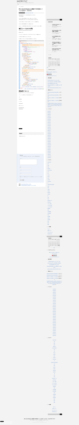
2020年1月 (49, 114)
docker (54, 352)
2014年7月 (49, 149)
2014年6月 (49, 151)
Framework (49, 181)
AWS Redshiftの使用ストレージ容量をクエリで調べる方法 (56, 43)
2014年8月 (54, 325)
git (54, 360)
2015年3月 (49, 143)
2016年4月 (54, 309)
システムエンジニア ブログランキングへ (52, 75)
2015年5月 (54, 317)
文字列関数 (49, 211)
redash (49, 190)
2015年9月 (49, 135)
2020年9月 (49, 112)
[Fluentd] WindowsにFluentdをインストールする (28, 185)
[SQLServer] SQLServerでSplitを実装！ (53, 92)
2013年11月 (49, 157)
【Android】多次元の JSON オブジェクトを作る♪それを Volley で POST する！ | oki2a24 (55, 105)
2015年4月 (49, 141)
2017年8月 (49, 120)
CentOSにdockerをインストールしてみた (54, 80)
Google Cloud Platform (51, 184)
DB (54, 351)
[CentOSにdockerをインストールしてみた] (49, 28)
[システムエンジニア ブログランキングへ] (49, 74)
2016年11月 (49, 128)
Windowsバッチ (50, 200)
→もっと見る (49, 54)
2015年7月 (49, 136)
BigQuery (49, 168)
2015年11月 (49, 133)
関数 (48, 224)
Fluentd (49, 179)
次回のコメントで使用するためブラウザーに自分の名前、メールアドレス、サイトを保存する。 (31, 177)
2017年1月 (49, 127)
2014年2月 (49, 154)
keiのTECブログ (22, 1)
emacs (49, 176)
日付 (48, 214)
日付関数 (49, 216)
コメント (21, 158)
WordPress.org (50, 233)
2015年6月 (49, 138)
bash (54, 344)
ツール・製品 (49, 203)
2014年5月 (49, 152)
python (49, 189)
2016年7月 (49, 130)
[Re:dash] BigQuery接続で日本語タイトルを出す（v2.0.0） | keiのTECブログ (39, 418)
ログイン (54, 406)
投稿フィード (49, 230)
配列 (48, 221)
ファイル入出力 (50, 205)
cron (48, 171)
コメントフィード (50, 232)
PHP (48, 187)
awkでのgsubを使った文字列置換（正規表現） (54, 81)
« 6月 (47, 67)
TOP (18, 4)
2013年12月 (54, 333)
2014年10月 (49, 144)
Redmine (49, 192)
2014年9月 (49, 146)
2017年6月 (54, 301)
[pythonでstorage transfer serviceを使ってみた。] (49, 52)
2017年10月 (49, 117)
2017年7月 (49, 122)
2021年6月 (49, 111)
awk (48, 163)
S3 (54, 373)
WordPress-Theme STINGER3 (39, 421)
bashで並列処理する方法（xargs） (53, 83)
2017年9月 (49, 119)
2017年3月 (49, 125)
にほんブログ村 (54, 253)
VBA (48, 198)
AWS (48, 165)
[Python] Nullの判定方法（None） (26, 184)
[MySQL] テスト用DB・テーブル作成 (53, 97)
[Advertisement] (26, 120)
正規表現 (49, 219)
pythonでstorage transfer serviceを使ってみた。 (55, 87)
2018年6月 (54, 293)
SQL (48, 197)
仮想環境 (49, 208)
